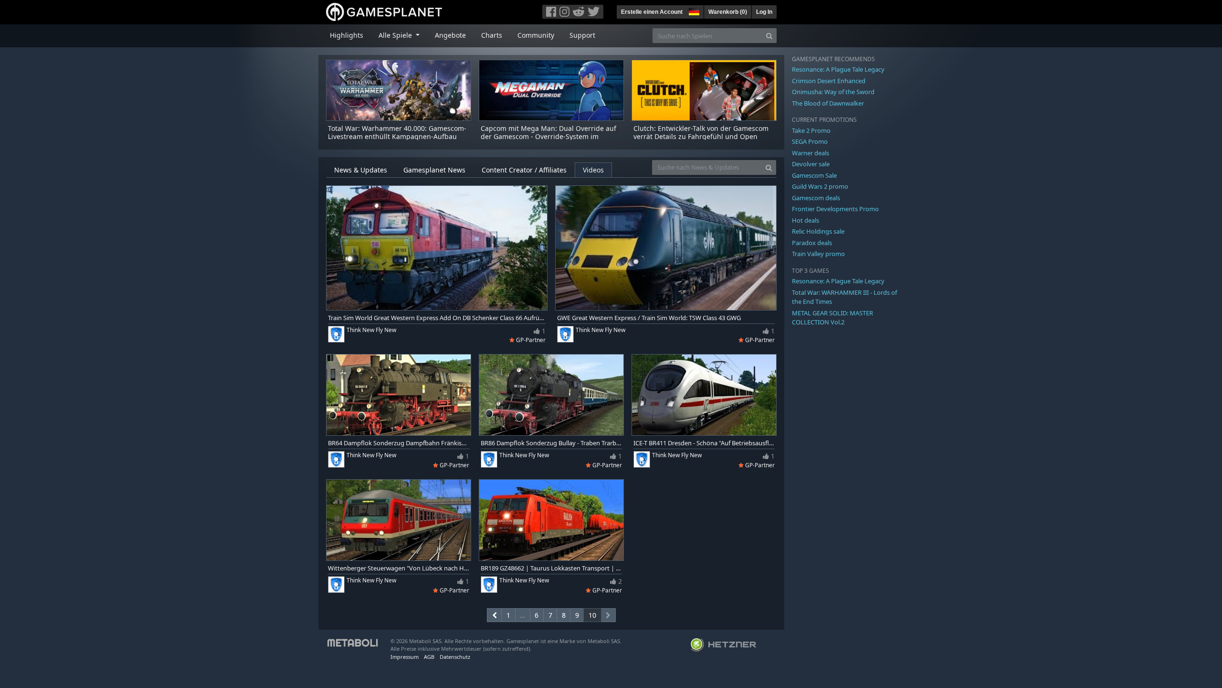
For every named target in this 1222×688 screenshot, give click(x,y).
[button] (693, 10)
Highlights (346, 35)
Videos (593, 169)
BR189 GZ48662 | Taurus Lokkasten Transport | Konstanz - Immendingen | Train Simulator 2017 (551, 568)
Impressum (404, 656)
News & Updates (360, 169)
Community (535, 35)
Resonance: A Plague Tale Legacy (838, 69)
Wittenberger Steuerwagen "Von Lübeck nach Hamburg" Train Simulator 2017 (398, 568)
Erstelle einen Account (652, 12)
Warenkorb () (727, 12)
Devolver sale (811, 164)
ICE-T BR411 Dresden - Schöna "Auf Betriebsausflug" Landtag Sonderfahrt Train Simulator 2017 (704, 443)
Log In (764, 12)
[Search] (769, 35)
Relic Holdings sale (818, 231)
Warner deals (810, 153)
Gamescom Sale (814, 175)
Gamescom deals (816, 198)
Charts (491, 35)
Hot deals (805, 220)
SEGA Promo (810, 141)
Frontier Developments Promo (835, 208)
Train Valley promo (818, 253)
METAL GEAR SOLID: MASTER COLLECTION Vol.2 (832, 318)
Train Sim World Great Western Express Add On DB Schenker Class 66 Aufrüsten (437, 318)
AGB (429, 656)
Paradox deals (812, 242)
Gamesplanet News (434, 169)
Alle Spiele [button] (396, 35)
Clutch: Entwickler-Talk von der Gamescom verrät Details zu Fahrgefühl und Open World (701, 136)
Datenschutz (455, 656)
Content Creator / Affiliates (524, 169)
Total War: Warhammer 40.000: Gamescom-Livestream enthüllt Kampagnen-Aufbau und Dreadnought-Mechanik (397, 136)
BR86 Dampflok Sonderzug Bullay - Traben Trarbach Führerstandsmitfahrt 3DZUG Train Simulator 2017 (551, 443)
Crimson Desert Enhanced (828, 80)
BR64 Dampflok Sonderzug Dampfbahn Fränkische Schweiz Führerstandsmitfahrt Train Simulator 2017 (398, 443)
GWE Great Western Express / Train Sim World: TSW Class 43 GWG (649, 318)
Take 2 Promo (811, 130)
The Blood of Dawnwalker (828, 103)
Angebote (450, 35)
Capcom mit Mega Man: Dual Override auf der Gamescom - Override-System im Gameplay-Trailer (548, 136)
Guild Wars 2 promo (820, 186)
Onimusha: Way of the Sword (833, 91)
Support (582, 35)
